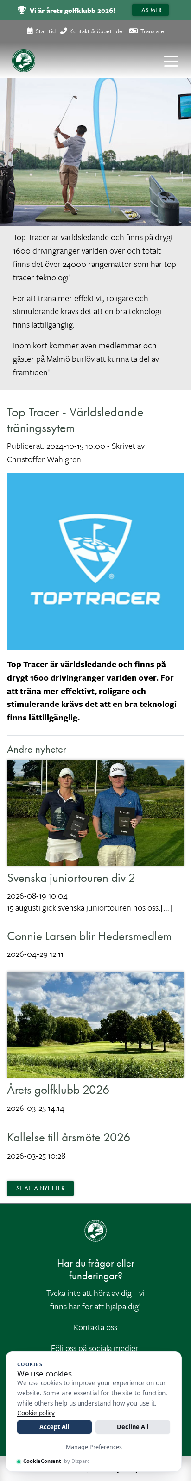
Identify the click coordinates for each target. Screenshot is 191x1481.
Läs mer (150, 10)
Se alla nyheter (40, 1188)
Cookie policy (36, 1413)
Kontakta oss (95, 1327)
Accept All (54, 1427)
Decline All (133, 1427)
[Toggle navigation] (171, 60)
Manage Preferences (94, 1447)
